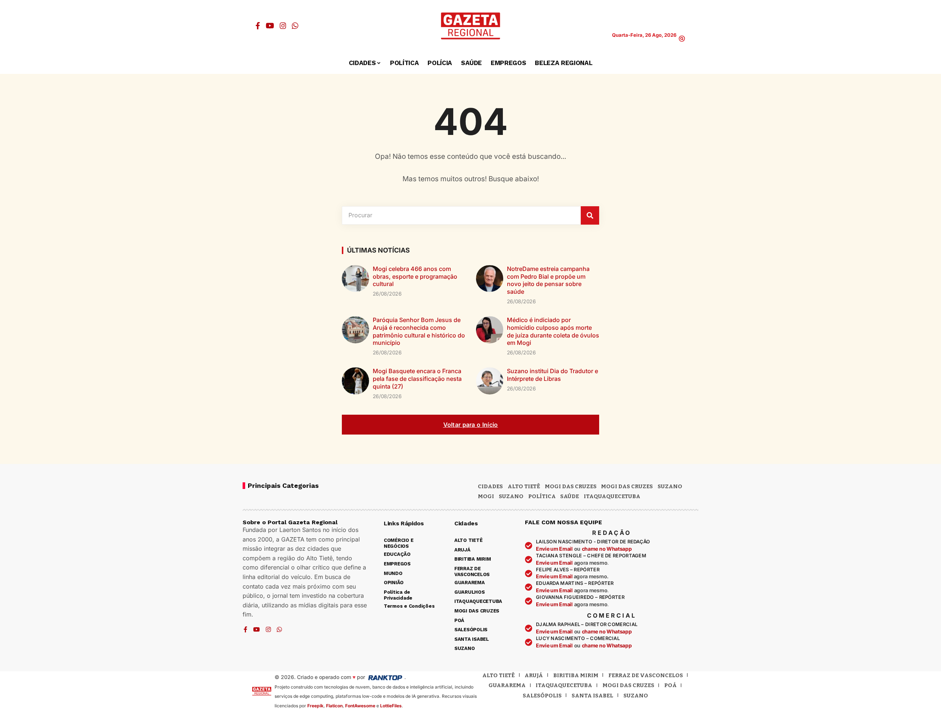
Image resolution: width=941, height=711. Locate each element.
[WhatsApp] (295, 25)
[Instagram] (283, 25)
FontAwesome (360, 705)
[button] (682, 38)
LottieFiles (391, 705)
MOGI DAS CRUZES (571, 486)
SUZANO (511, 496)
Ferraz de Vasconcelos (645, 675)
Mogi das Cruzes (627, 486)
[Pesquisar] (590, 215)
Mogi (486, 496)
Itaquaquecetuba (564, 685)
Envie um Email (554, 549)
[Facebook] (258, 25)
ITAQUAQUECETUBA (612, 496)
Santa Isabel (592, 695)
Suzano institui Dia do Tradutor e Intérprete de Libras (552, 374)
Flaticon (334, 705)
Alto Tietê (524, 486)
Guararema (507, 685)
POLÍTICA (542, 496)
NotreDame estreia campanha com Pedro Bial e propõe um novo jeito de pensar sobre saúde (548, 280)
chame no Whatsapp (607, 549)
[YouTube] (270, 25)
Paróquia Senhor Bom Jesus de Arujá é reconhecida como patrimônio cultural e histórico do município (419, 331)
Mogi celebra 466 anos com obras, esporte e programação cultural (415, 276)
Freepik (315, 705)
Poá (670, 685)
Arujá (534, 675)
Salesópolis (542, 695)
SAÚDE (569, 496)
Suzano (670, 486)
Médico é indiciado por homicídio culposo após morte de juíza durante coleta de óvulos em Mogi (553, 331)
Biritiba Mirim (575, 675)
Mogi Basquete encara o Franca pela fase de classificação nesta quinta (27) (417, 378)
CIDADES (490, 486)
